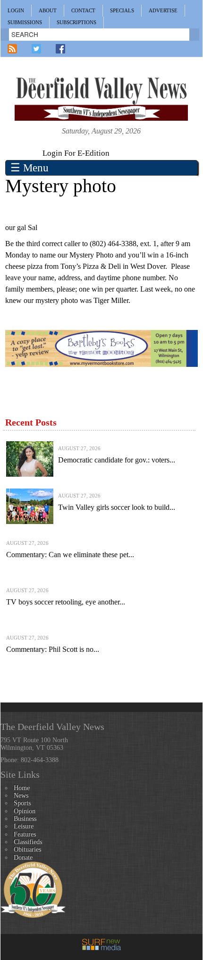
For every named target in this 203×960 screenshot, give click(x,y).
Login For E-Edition (76, 153)
